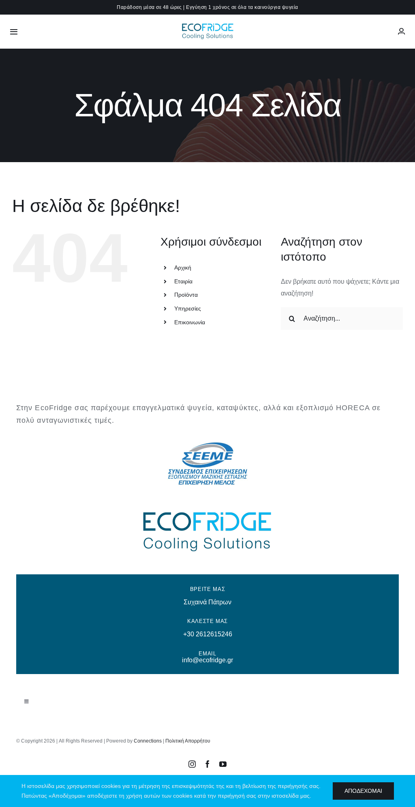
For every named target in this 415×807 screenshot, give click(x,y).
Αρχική (182, 267)
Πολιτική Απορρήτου (187, 741)
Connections (148, 741)
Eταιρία (183, 281)
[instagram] (192, 764)
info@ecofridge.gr (207, 660)
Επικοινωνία (189, 322)
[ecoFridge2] (207, 24)
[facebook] (207, 764)
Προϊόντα (186, 294)
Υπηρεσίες (187, 308)
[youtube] (223, 764)
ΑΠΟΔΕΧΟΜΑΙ (363, 791)
